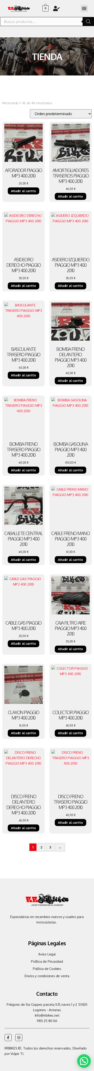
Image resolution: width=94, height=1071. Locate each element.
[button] (84, 8)
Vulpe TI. (17, 1054)
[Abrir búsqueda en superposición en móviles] (47, 21)
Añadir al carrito (23, 191)
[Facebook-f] (8, 1037)
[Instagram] (18, 1037)
